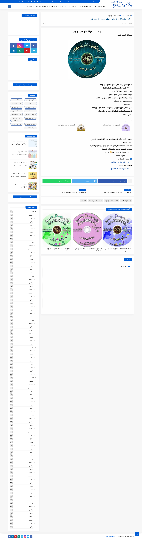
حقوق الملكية (79, 2)
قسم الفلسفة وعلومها (30, 124)
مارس (31, 232)
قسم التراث (31, 111)
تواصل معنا (60, 2)
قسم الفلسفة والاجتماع (16, 119)
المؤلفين (94, 6)
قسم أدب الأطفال (16, 103)
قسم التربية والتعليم (30, 114)
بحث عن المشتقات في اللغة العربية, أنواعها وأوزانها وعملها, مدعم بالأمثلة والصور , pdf (19, 144)
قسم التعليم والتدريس (17, 114)
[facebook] (41, 1)
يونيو (31, 222)
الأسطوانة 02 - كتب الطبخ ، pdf (111, 125)
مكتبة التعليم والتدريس (42, 6)
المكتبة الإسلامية (76, 6)
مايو (31, 225)
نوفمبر (31, 283)
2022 (33, 347)
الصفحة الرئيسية (94, 2)
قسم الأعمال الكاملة (94, 201)
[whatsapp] (25, 1)
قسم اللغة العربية (16, 124)
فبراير (31, 235)
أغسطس (30, 215)
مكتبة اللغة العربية (65, 6)
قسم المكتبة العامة (30, 128)
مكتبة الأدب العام (54, 6)
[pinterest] (28, 1)
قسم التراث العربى (16, 111)
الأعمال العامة (30, 6)
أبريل (32, 228)
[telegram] (31, 1)
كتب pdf (83, 201)
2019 (33, 459)
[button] (112, 181)
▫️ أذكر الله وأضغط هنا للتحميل (121, 168)
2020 (33, 415)
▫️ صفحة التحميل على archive (121, 162)
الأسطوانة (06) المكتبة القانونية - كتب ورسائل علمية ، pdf (118, 250)
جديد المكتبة (87, 2)
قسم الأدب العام (30, 107)
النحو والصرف (30, 103)
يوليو (31, 218)
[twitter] (37, 1)
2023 (33, 320)
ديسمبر (31, 245)
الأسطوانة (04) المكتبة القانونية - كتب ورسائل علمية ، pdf (58, 250)
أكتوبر (31, 286)
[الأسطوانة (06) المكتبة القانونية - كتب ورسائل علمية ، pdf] (117, 230)
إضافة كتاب (53, 2)
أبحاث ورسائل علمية (31, 100)
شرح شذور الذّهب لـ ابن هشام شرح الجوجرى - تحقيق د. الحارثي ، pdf (19, 176)
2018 (33, 503)
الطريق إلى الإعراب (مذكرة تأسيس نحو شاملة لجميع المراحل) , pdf (21, 165)
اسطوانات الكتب (126, 16)
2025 (33, 242)
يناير (32, 239)
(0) (43, 23)
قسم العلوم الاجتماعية (31, 118)
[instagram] (34, 1)
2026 (33, 211)
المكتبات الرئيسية (86, 6)
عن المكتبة (72, 2)
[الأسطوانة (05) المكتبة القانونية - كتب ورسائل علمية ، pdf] (87, 230)
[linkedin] (22, 1)
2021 (33, 378)
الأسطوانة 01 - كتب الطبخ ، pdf (66, 125)
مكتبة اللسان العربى (110, 536)
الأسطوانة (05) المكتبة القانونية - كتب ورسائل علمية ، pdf (88, 250)
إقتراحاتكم (66, 2)
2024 (33, 276)
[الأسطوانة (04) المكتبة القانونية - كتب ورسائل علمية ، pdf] (57, 230)
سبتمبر (31, 289)
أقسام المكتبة (102, 6)
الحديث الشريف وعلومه (114, 16)
